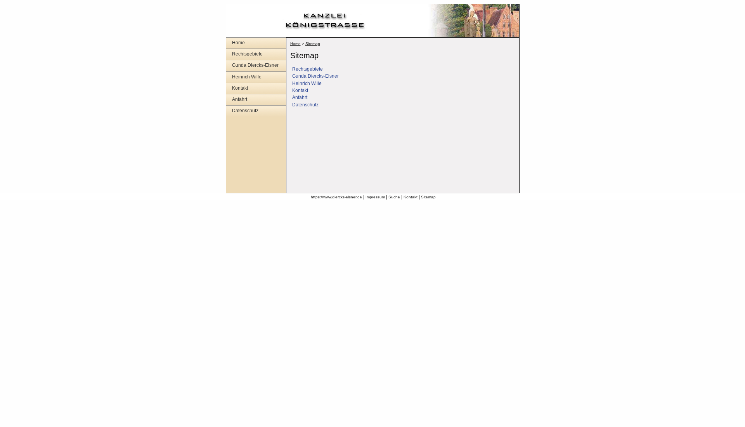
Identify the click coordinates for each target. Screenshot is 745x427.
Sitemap (312, 44)
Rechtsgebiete (247, 54)
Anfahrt (239, 99)
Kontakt (240, 88)
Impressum (375, 197)
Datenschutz (245, 110)
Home (238, 42)
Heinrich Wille (247, 77)
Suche (394, 197)
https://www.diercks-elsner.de (336, 197)
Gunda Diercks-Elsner (255, 65)
